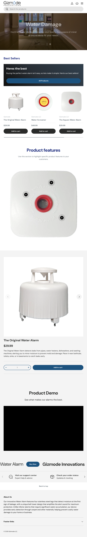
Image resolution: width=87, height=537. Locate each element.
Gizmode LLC (13, 531)
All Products (43, 81)
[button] (77, 3)
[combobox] (43, 9)
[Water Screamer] (43, 102)
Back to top (43, 486)
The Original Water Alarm (15, 120)
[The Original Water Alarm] (16, 102)
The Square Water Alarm (70, 120)
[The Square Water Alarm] (71, 102)
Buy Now (25, 464)
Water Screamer (38, 120)
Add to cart (58, 367)
